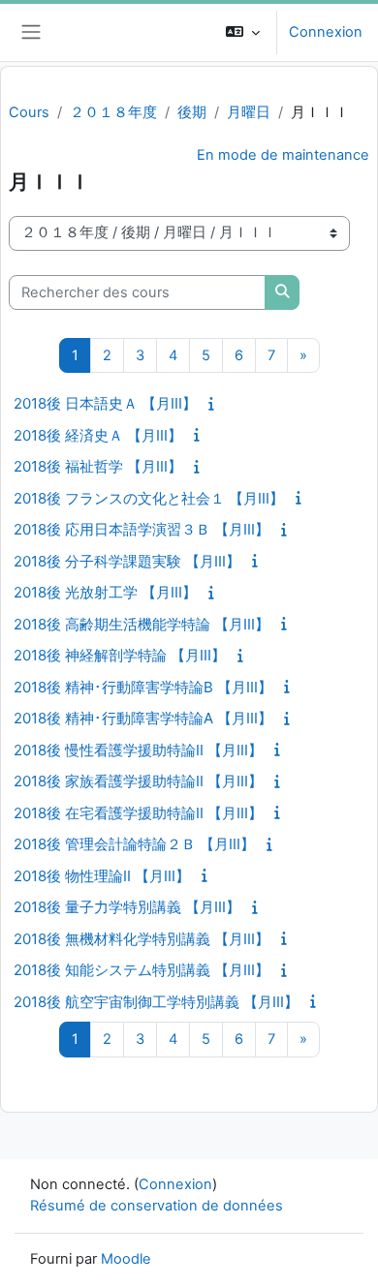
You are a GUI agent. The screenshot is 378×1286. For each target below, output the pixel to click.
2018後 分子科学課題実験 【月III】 (127, 561)
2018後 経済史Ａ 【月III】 (98, 435)
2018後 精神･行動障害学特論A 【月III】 (143, 718)
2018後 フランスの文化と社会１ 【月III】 (149, 498)
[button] (242, 32)
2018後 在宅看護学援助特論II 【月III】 (138, 813)
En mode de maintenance (283, 155)
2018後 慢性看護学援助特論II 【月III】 (138, 750)
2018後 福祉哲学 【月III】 (98, 466)
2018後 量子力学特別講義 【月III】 (127, 907)
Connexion (325, 32)
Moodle (126, 1259)
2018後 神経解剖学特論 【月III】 (120, 655)
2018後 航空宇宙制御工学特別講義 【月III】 (156, 1002)
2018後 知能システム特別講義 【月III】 (141, 970)
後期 (191, 112)
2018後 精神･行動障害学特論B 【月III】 (143, 687)
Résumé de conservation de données (156, 1205)
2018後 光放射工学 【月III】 (105, 592)
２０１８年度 (113, 112)
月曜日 (248, 112)
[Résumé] (214, 404)
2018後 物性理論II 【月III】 (102, 876)
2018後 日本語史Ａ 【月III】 (105, 403)
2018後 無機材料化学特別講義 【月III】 (141, 939)
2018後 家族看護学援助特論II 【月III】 (138, 781)
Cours (29, 112)
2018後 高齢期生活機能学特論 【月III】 (141, 624)
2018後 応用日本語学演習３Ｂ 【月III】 (141, 529)
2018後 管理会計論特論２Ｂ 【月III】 (134, 844)
